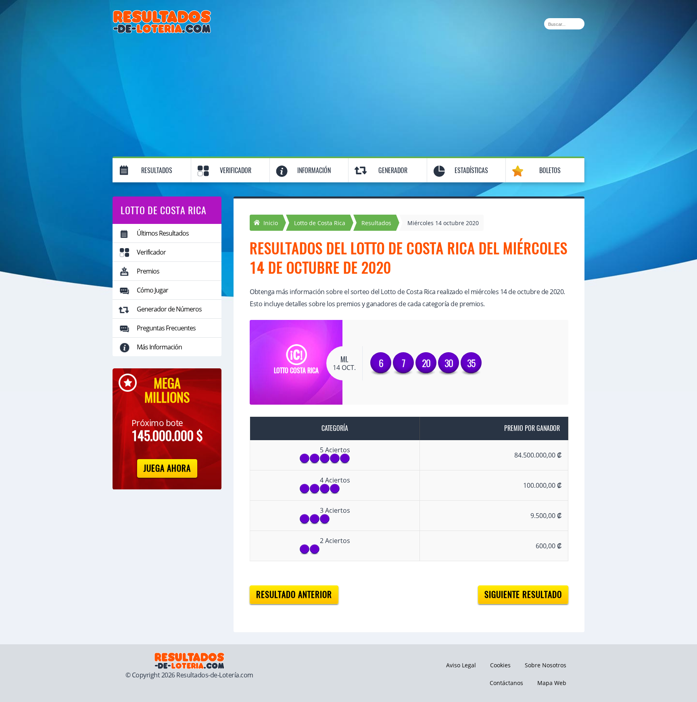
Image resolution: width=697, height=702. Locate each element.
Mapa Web (551, 683)
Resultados (156, 170)
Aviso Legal (461, 665)
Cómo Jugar (152, 290)
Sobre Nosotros (545, 665)
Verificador (235, 170)
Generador (392, 170)
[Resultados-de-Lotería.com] (162, 14)
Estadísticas (471, 170)
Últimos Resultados (163, 233)
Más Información (159, 347)
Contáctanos (506, 683)
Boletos (550, 170)
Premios (148, 271)
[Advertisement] (348, 93)
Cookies (500, 665)
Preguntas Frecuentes (166, 328)
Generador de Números (169, 309)
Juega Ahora (167, 468)
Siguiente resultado (523, 594)
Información (314, 170)
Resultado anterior (294, 594)
